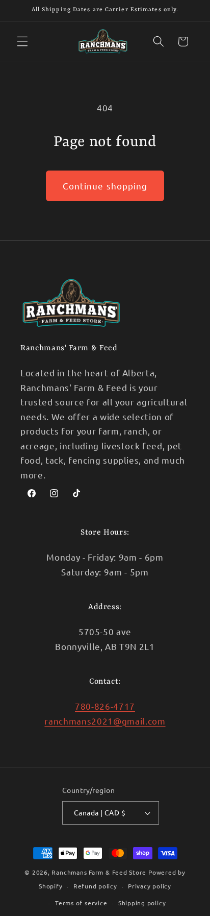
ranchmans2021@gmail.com (104, 720)
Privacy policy (149, 886)
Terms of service (81, 903)
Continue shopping (105, 185)
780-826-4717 (105, 706)
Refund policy (95, 886)
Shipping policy (142, 903)
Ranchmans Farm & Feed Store (98, 872)
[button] (22, 41)
